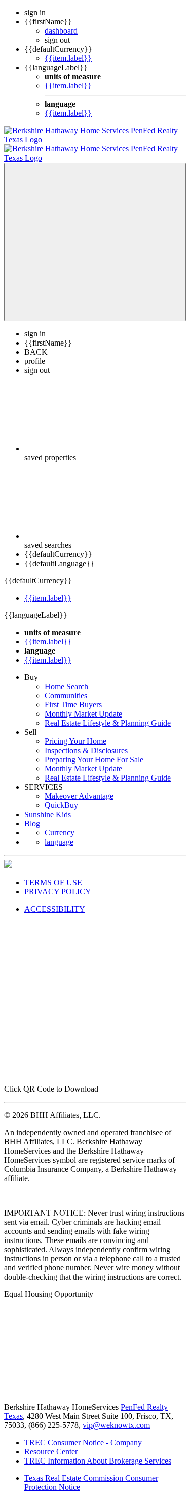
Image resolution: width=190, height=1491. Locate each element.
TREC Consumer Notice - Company (83, 1433)
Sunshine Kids (47, 805)
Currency (59, 823)
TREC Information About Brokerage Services (97, 1451)
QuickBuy (61, 796)
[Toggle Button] (95, 232)
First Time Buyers (73, 695)
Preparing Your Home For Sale (94, 750)
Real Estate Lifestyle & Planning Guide (108, 713)
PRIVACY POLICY (57, 882)
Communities (66, 686)
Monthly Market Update (83, 704)
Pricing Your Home (75, 732)
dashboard (61, 30)
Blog (32, 814)
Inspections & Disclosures (86, 741)
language (59, 832)
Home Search (66, 677)
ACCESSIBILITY (54, 899)
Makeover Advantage (79, 787)
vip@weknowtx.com (116, 1416)
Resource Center (51, 1442)
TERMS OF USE (53, 873)
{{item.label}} (68, 58)
